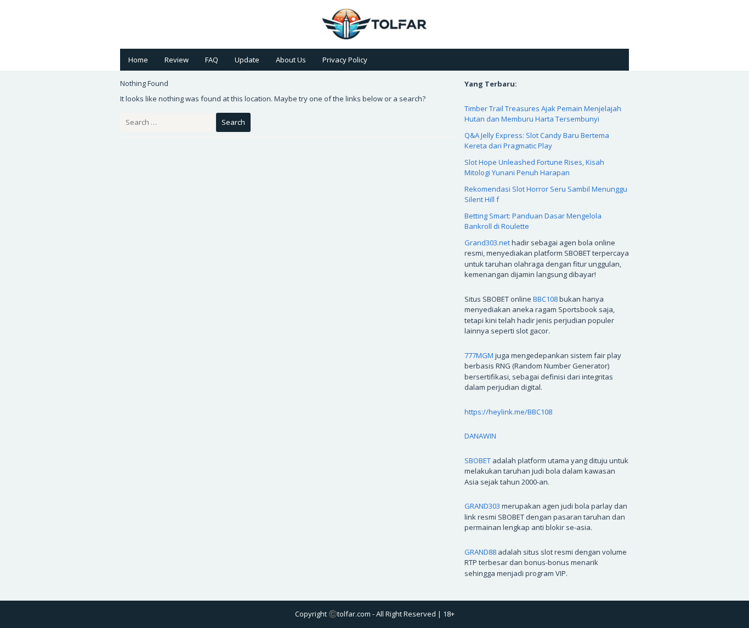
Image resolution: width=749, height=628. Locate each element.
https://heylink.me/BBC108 (508, 412)
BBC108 (545, 299)
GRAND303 (482, 506)
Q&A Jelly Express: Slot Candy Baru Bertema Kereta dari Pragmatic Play (536, 140)
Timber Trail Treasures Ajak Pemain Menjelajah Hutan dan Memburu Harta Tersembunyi (542, 113)
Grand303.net (487, 242)
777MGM (478, 355)
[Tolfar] (374, 23)
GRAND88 (480, 552)
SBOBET (477, 460)
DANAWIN (480, 436)
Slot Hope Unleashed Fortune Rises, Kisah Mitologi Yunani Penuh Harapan (534, 167)
